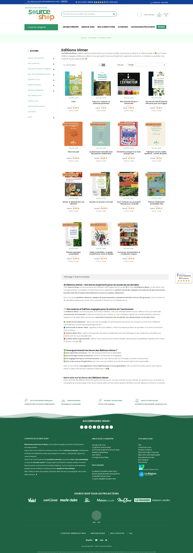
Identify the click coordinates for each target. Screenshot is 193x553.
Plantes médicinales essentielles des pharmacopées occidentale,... (156, 203)
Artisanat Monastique (36, 106)
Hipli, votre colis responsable (149, 455)
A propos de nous (99, 445)
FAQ (139, 445)
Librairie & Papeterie (36, 90)
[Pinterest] (111, 427)
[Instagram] (86, 427)
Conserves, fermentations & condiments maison (128, 253)
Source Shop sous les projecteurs (96, 493)
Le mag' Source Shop (100, 457)
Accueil (34, 50)
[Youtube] (81, 427)
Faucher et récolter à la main (101, 202)
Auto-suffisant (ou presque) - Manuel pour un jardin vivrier (129, 203)
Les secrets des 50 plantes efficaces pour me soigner (156, 102)
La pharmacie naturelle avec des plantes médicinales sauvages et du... (101, 153)
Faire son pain (73, 152)
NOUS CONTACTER (117, 533)
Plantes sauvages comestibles (73, 253)
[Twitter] (107, 427)
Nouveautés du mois (146, 457)
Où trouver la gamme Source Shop (105, 450)
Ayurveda (32, 111)
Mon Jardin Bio (34, 63)
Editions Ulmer (73, 98)
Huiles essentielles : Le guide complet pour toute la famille (101, 253)
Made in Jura (33, 101)
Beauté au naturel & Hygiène (39, 69)
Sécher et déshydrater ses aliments (73, 203)
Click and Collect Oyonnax (148, 452)
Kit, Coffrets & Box (34, 95)
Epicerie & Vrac (34, 79)
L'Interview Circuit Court (101, 476)
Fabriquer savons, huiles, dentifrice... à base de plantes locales (156, 153)
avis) (115, 2)
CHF (98, 522)
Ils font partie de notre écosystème (106, 474)
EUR (94, 522)
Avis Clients (96, 455)
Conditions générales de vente (73, 533)
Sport (30, 117)
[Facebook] (94, 427)
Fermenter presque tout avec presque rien (129, 153)
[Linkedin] (102, 427)
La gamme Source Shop (101, 447)
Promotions (142, 462)
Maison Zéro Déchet (36, 58)
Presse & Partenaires (100, 452)
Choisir (147, 65)
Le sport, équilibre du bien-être (104, 479)
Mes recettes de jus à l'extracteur (128, 102)
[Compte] (151, 3)
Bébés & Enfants (34, 85)
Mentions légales (98, 533)
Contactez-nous (144, 447)
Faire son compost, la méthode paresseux (101, 102)
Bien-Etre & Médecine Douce (39, 74)
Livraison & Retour (145, 450)
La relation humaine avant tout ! (104, 471)
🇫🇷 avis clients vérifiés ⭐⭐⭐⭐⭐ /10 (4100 (94, 2)
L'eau (73, 102)
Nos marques (143, 460)
